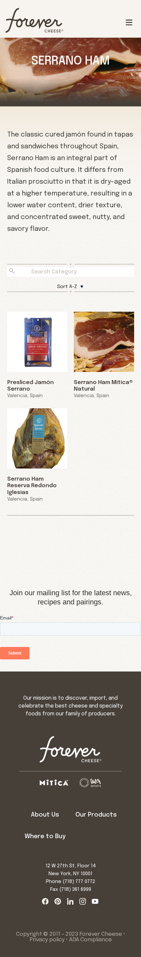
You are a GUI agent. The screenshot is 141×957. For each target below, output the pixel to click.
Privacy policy (47, 940)
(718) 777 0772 (79, 881)
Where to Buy (45, 836)
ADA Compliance (90, 940)
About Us (45, 815)
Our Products (96, 815)
